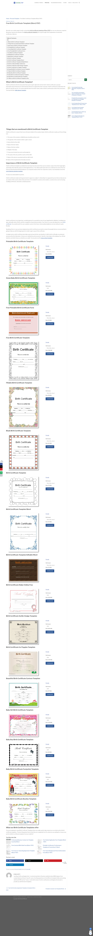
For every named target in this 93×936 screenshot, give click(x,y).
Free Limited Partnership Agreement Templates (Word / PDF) (78, 88)
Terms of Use (30, 896)
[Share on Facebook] (1, 464)
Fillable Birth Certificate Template (16, 54)
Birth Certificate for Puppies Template (17, 67)
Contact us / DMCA (37, 896)
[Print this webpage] (1, 475)
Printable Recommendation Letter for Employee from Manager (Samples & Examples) (79, 99)
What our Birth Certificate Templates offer (18, 78)
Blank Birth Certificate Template (15, 56)
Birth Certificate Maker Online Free (16, 63)
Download (50, 257)
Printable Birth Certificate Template (16, 47)
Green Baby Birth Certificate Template (17, 49)
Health (70, 2)
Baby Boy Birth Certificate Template (17, 73)
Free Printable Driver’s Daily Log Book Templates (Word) (79, 112)
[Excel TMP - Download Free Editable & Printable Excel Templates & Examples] (20, 2)
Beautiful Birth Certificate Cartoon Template (19, 69)
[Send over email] (1, 472)
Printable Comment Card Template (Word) (55, 888)
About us (15, 896)
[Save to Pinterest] (1, 469)
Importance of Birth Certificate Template (17, 45)
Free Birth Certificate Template (15, 52)
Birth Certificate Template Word (16, 60)
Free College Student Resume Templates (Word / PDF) (78, 116)
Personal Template (14, 18)
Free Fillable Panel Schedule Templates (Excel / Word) (78, 108)
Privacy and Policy (22, 896)
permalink (28, 869)
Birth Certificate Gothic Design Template (18, 65)
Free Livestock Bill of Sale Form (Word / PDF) (22, 845)
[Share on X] (1, 466)
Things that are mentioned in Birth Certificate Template (21, 43)
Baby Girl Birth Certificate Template (16, 71)
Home (7, 18)
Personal (47, 2)
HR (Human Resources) (56, 2)
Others (65, 2)
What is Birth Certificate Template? (16, 41)
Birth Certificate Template (14, 58)
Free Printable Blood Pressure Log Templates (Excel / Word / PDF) (79, 104)
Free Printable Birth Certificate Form (16, 51)
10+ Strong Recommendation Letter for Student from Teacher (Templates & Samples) (78, 94)
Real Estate (75, 2)
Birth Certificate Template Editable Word (18, 62)
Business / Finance (39, 2)
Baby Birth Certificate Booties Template (17, 76)
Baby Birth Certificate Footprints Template (18, 74)
